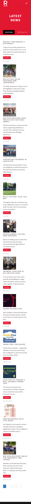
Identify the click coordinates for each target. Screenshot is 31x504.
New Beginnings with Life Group (13, 420)
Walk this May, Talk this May (15, 197)
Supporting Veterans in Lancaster (15, 160)
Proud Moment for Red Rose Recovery (14, 235)
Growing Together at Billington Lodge (13, 272)
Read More (7, 58)
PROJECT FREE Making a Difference (14, 43)
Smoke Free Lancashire (14, 344)
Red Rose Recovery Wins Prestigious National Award (14, 120)
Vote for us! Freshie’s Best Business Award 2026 (14, 381)
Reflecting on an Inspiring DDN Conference (11, 81)
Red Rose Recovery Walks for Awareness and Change (15, 458)
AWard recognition (12, 309)
